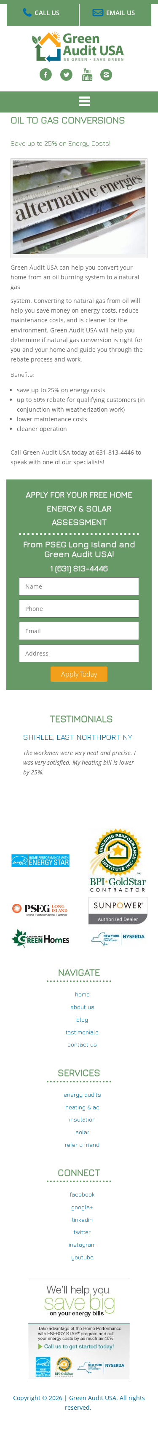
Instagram (106, 80)
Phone (34, 609)
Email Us (120, 12)
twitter (66, 80)
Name (33, 586)
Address (36, 653)
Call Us (47, 12)
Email (33, 631)
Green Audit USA (92, 1398)
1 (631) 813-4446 (79, 568)
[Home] (79, 57)
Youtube (87, 80)
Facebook (46, 80)
